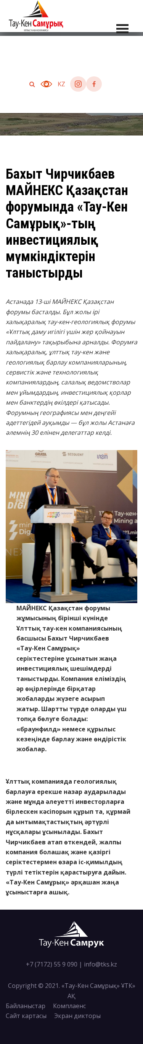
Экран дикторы (77, 1016)
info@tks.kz (100, 964)
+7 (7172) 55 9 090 (51, 964)
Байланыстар (25, 1006)
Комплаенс (69, 1006)
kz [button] (61, 84)
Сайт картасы (26, 1016)
